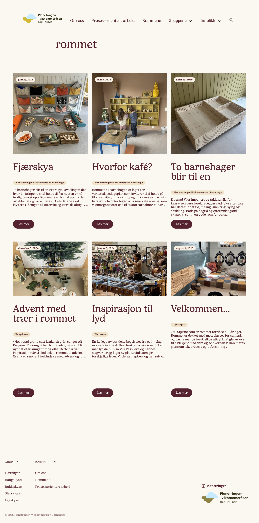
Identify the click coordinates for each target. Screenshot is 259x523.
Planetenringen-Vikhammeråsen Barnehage (39, 182)
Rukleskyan (13, 487)
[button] (231, 20)
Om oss (77, 20)
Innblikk (208, 20)
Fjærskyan (100, 334)
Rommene (151, 20)
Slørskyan (12, 493)
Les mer (23, 224)
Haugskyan (21, 334)
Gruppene (178, 20)
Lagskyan (12, 500)
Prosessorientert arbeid (113, 20)
